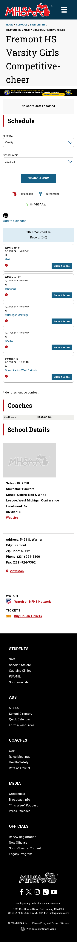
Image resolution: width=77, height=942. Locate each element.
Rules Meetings (19, 756)
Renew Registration (22, 837)
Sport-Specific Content (25, 848)
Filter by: (8, 135)
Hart (7, 259)
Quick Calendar (19, 719)
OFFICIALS (18, 826)
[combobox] (5, 142)
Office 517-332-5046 (18, 913)
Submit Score (62, 266)
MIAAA (14, 708)
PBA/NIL (15, 676)
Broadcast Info (19, 799)
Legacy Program (20, 854)
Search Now (38, 178)
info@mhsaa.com (59, 913)
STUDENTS (18, 649)
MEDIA (15, 783)
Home (9, 24)
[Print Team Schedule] (6, 216)
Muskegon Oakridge (17, 314)
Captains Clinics (20, 670)
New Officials (18, 842)
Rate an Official (19, 768)
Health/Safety (18, 762)
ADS (13, 697)
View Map (17, 571)
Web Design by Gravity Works (41, 929)
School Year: (10, 155)
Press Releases (19, 811)
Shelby (9, 340)
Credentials (17, 794)
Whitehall (10, 288)
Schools (21, 24)
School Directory (20, 714)
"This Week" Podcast (23, 805)
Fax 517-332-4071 (39, 913)
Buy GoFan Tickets (28, 616)
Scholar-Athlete (20, 665)
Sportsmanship (19, 682)
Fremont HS (37, 24)
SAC (12, 659)
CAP (12, 751)
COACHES (18, 740)
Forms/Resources (21, 725)
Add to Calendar (14, 221)
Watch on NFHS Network (32, 601)
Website (12, 517)
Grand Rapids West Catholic (21, 370)
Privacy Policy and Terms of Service (50, 923)
